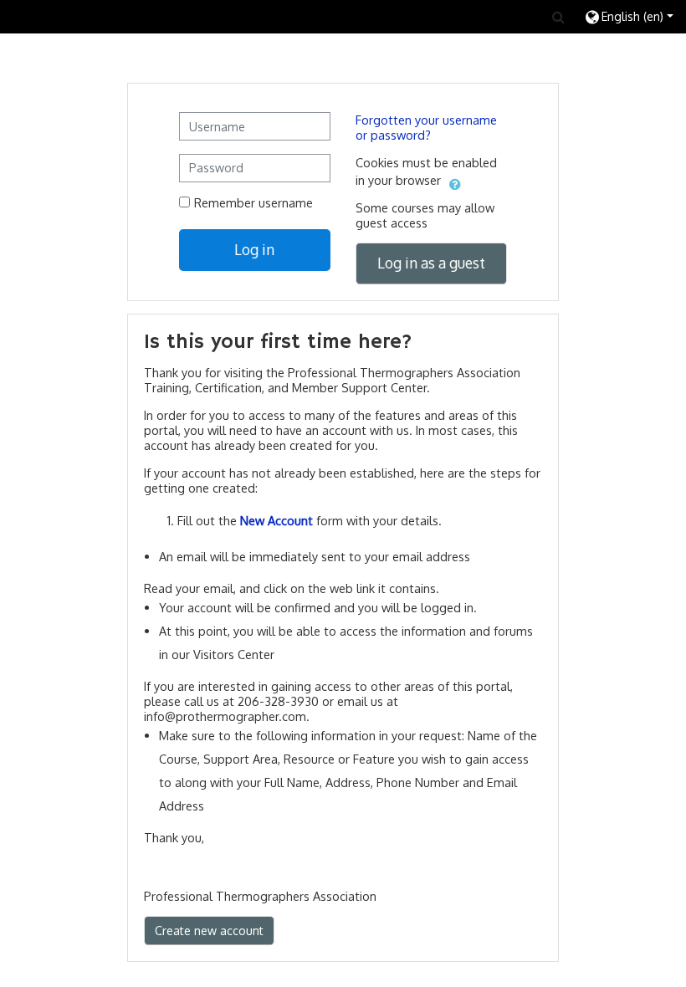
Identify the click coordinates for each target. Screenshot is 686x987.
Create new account (209, 930)
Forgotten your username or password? (426, 127)
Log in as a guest (431, 262)
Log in (254, 249)
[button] (558, 17)
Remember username (253, 202)
